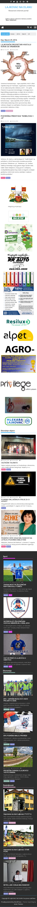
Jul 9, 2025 (7, 768)
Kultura (3, 177)
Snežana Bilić (15, 49)
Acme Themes (18, 904)
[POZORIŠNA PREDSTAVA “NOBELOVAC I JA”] (18, 139)
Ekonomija (6, 709)
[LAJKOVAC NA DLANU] (2, 27)
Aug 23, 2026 (8, 655)
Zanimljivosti (9, 111)
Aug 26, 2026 (5, 535)
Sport (10, 595)
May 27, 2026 (8, 847)
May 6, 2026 (8, 882)
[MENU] (35, 27)
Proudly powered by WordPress (11, 902)
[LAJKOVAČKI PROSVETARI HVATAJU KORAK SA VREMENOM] (18, 66)
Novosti (3, 111)
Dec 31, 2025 (8, 696)
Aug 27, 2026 (5, 497)
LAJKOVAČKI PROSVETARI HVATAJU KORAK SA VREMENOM (16, 46)
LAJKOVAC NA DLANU (18, 7)
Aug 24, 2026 (8, 582)
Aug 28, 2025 (8, 733)
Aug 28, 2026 (5, 460)
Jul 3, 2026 (7, 812)
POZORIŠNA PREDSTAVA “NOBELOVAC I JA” (17, 117)
